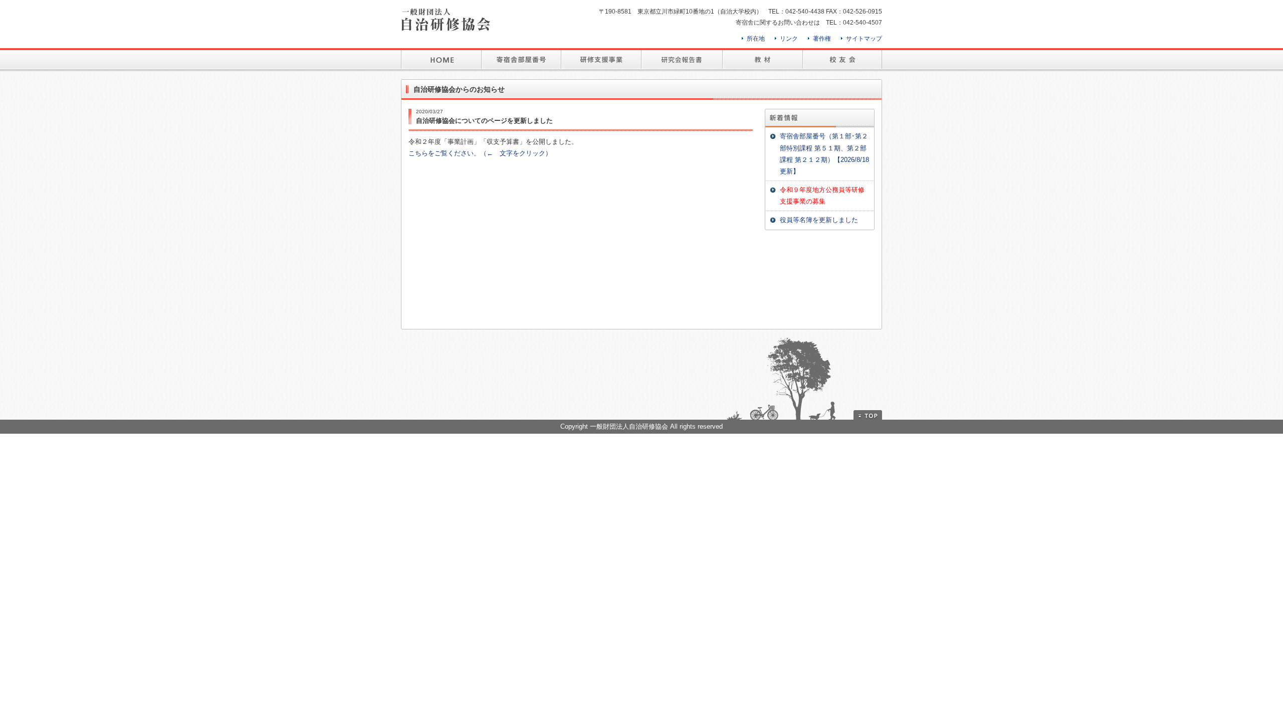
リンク (789, 38)
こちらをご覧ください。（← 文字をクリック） (480, 153)
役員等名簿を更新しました (819, 220)
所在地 (756, 38)
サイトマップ (864, 38)
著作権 (822, 38)
